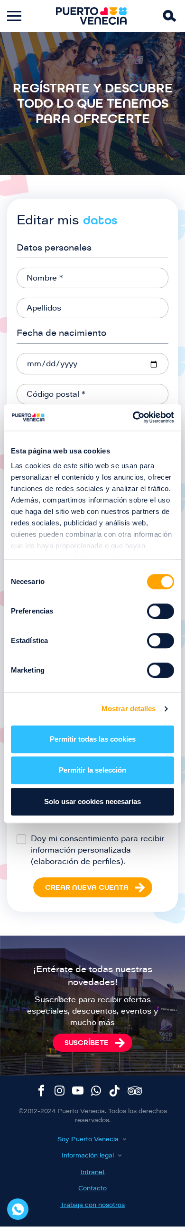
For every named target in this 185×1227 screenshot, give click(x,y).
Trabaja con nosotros (92, 1205)
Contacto (92, 1189)
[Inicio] (91, 16)
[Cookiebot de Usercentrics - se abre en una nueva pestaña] (133, 417)
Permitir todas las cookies (93, 739)
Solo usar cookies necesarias (92, 801)
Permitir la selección (92, 770)
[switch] (160, 611)
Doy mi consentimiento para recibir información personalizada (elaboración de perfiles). (97, 850)
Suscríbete (87, 1042)
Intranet (93, 1172)
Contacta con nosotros (17, 1209)
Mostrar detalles (129, 708)
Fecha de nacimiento (61, 334)
